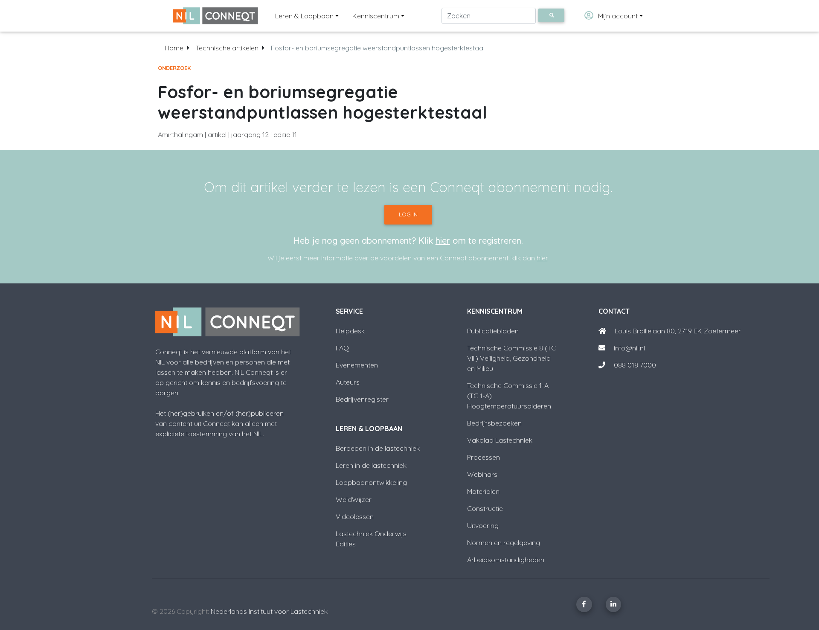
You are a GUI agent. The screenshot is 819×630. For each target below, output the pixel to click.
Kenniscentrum (375, 16)
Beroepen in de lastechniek (378, 448)
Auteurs (348, 382)
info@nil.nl (628, 348)
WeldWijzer (354, 499)
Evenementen (357, 365)
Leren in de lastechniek (371, 465)
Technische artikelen (227, 48)
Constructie (485, 508)
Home (174, 48)
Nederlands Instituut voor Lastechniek (269, 611)
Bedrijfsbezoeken (494, 423)
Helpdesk (350, 331)
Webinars (482, 474)
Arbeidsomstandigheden (505, 559)
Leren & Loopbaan (304, 16)
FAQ (342, 348)
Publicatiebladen (493, 331)
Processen (483, 457)
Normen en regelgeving (503, 542)
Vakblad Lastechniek (499, 440)
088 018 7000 (635, 365)
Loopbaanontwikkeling (371, 482)
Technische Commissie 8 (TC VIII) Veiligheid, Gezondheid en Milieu (511, 358)
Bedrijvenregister (362, 399)
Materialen (483, 491)
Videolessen (355, 516)
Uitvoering (483, 525)
